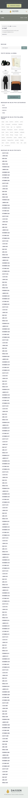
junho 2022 (5, 279)
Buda (7, 121)
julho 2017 (5, 441)
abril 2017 (4, 450)
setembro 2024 (6, 213)
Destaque (4, 107)
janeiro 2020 (5, 359)
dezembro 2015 (6, 494)
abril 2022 (4, 285)
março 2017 (5, 452)
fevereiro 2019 (5, 389)
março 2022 (5, 287)
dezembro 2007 (6, 757)
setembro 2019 (6, 370)
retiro (25, 137)
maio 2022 (4, 282)
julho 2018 (5, 408)
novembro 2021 (6, 298)
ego (11, 127)
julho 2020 (5, 342)
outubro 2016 (5, 466)
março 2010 (5, 683)
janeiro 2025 (5, 202)
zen (2, 145)
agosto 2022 (5, 274)
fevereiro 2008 (5, 752)
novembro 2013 (6, 562)
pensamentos (9, 137)
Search (24, 47)
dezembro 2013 (6, 559)
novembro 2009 (6, 694)
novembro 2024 (6, 208)
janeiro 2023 (5, 260)
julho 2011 (5, 639)
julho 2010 (5, 672)
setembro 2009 (6, 700)
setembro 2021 (6, 304)
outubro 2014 (5, 532)
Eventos (4, 110)
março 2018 (5, 419)
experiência (18, 127)
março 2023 (5, 254)
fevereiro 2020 (5, 356)
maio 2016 (4, 480)
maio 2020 (4, 348)
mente (3, 134)
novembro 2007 (6, 760)
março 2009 (5, 716)
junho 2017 (5, 444)
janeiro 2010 (5, 689)
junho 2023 (5, 246)
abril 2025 (4, 194)
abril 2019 (4, 384)
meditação (22, 132)
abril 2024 (4, 227)
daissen (14, 26)
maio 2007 (4, 777)
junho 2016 (5, 477)
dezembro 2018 (6, 395)
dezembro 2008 (6, 724)
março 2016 (5, 485)
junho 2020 (5, 345)
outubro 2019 (5, 367)
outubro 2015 (5, 499)
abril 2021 (4, 318)
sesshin (7, 142)
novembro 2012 (6, 595)
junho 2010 (5, 675)
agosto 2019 (5, 373)
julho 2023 (5, 243)
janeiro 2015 (5, 524)
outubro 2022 (5, 268)
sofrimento (12, 142)
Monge (11, 134)
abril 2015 (4, 516)
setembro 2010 (6, 667)
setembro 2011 (6, 634)
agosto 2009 (5, 702)
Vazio (18, 142)
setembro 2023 (6, 238)
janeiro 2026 (5, 169)
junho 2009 (5, 708)
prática (15, 137)
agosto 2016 (5, 472)
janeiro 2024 (5, 230)
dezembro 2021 (6, 296)
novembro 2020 (6, 331)
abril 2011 (4, 647)
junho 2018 (5, 411)
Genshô (15, 129)
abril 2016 (4, 483)
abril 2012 (4, 614)
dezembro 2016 (6, 461)
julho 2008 (5, 738)
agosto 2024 (5, 216)
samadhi (17, 140)
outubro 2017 (5, 433)
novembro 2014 (6, 529)
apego (3, 121)
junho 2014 (5, 543)
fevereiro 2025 (5, 199)
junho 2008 (5, 741)
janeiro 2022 (5, 293)
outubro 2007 (5, 763)
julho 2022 (5, 276)
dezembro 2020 (6, 329)
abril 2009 (4, 713)
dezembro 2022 (6, 263)
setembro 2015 (6, 502)
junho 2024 (5, 221)
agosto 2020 (5, 340)
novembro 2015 (6, 496)
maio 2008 (4, 744)
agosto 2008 (5, 735)
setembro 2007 (6, 766)
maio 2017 (4, 447)
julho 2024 (5, 219)
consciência (14, 124)
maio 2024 (4, 224)
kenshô (11, 132)
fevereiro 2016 (5, 488)
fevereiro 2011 (5, 653)
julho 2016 (5, 474)
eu (14, 127)
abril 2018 (4, 417)
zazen (25, 142)
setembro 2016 (6, 469)
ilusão (3, 132)
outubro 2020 (5, 334)
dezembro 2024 (6, 205)
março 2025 (5, 197)
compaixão (8, 124)
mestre (7, 134)
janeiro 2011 (5, 656)
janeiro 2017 (5, 458)
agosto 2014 (5, 538)
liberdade (16, 132)
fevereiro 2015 (5, 521)
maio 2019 (4, 381)
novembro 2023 (6, 232)
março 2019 (5, 386)
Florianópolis (10, 129)
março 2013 (5, 584)
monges (16, 134)
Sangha (21, 140)
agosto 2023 (5, 241)
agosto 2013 (5, 570)
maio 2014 (4, 546)
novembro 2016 (6, 463)
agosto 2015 (5, 505)
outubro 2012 (5, 598)
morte (21, 134)
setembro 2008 (6, 733)
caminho (16, 121)
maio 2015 (4, 513)
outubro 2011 (5, 631)
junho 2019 (5, 378)
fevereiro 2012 (5, 620)
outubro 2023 (5, 235)
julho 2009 (5, 705)
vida (21, 142)
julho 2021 (5, 309)
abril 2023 (4, 252)
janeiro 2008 (5, 755)
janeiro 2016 (5, 491)
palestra (3, 137)
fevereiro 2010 (5, 686)
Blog (9, 26)
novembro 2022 (6, 265)
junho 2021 (5, 312)
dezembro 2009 (6, 691)
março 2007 (5, 782)
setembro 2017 (6, 436)
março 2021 (5, 320)
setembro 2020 (6, 337)
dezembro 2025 (6, 172)
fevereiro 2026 (5, 166)
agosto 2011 (5, 636)
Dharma (3, 127)
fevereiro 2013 (5, 587)
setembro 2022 (6, 271)
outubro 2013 (5, 565)
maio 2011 (4, 645)
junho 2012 (5, 609)
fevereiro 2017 (5, 455)
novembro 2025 (6, 175)
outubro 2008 (5, 730)
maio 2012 (4, 612)
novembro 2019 (6, 364)
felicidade (4, 129)
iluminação (21, 129)
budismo (11, 121)
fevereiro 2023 (5, 257)
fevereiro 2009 (5, 719)
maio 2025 (4, 191)
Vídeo (3, 112)
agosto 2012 (5, 603)
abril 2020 (4, 351)
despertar (20, 124)
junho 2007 (5, 774)
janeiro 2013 (5, 590)
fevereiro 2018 (5, 422)
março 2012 (5, 617)
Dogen (8, 127)
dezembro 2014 (6, 527)
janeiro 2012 (5, 623)
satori (3, 142)
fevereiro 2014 (5, 554)
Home (21, 17)
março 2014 (5, 551)
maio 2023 (4, 249)
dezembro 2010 (6, 658)
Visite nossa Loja (14, 97)
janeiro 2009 (5, 722)
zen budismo (7, 145)
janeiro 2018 (5, 425)
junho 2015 (5, 510)
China (3, 124)
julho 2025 (5, 186)
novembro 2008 (6, 727)
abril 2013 (4, 581)
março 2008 (5, 749)
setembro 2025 (6, 180)
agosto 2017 (5, 439)
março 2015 (5, 518)
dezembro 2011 (6, 625)
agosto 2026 (5, 153)
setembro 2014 (6, 535)
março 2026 (5, 164)
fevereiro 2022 (5, 290)
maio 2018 (4, 414)
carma (21, 121)
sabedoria (4, 140)
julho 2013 (5, 573)
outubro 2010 (5, 664)
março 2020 (5, 353)
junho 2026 (5, 155)
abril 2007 (4, 779)
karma (7, 132)
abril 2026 (4, 161)
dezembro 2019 (6, 362)
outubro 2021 (5, 301)
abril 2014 (4, 549)
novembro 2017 (6, 430)
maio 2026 (4, 158)
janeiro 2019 (5, 392)
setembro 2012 (6, 601)
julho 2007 (5, 771)
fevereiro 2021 (5, 323)
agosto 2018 (5, 406)
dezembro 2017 (6, 428)
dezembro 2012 (6, 592)
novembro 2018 (6, 397)
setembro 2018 (6, 403)
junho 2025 (5, 188)
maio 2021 (4, 315)
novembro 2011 (6, 628)
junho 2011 (5, 642)
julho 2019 (5, 375)
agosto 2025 (5, 183)
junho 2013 (5, 576)
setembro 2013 (6, 568)
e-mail (4, 28)
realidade (20, 137)
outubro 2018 (5, 400)
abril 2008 (4, 746)
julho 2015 (5, 507)
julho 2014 (5, 540)
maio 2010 (4, 678)
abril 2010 (4, 680)
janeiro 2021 (5, 326)
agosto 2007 (5, 768)
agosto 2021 (5, 307)
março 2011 (5, 650)
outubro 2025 (5, 177)
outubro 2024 (5, 210)
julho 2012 (5, 606)
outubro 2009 (5, 697)
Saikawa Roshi (10, 140)
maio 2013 (4, 579)
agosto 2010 (5, 669)
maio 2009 (4, 711)
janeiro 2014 (5, 557)
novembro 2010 (6, 661)
